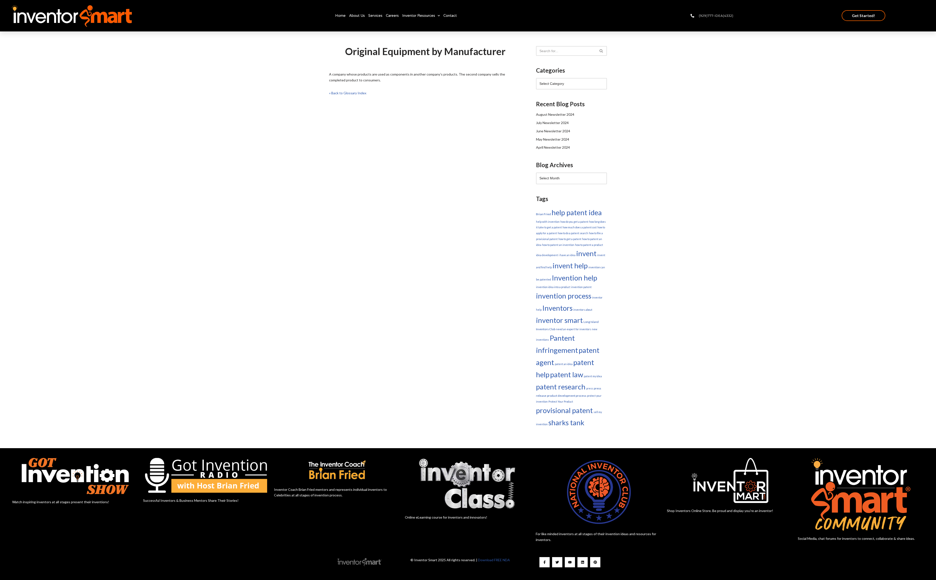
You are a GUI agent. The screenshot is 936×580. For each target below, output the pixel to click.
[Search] (601, 51)
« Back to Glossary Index (347, 93)
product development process (566, 395)
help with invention (548, 221)
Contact (450, 15)
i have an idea (567, 255)
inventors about (582, 309)
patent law (566, 374)
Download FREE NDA (494, 560)
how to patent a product (589, 244)
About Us (357, 15)
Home (340, 15)
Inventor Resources (418, 15)
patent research (560, 386)
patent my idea (593, 376)
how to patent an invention (558, 244)
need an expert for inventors (573, 329)
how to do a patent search (573, 233)
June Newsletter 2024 (553, 131)
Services (375, 15)
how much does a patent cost (580, 227)
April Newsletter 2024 (553, 147)
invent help (570, 265)
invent (586, 253)
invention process (563, 295)
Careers (392, 15)
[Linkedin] (582, 562)
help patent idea (577, 212)
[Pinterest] (595, 562)
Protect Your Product (560, 401)
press (589, 388)
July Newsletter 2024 (552, 123)
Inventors (557, 308)
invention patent (581, 287)
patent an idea (564, 364)
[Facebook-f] (544, 562)
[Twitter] (557, 562)
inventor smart (559, 320)
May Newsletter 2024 (552, 139)
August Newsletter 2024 (555, 114)
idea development (547, 255)
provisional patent (564, 410)
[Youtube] (570, 562)
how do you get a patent (574, 221)
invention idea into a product (553, 287)
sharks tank (566, 422)
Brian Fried (543, 214)
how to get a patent (569, 239)
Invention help (574, 277)
